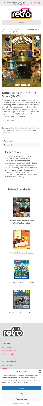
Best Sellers (15, 128)
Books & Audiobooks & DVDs (18, 30)
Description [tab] (8, 141)
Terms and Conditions (10, 351)
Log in (4, 120)
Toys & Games (7, 366)
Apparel (5, 369)
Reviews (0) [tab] (8, 145)
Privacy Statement (25, 403)
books (13, 130)
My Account (34, 3)
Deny (21, 394)
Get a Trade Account (21, 4)
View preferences (21, 399)
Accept (21, 388)
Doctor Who (6, 133)
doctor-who (26, 130)
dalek (18, 130)
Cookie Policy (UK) (9, 354)
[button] (40, 371)
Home (4, 30)
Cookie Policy (15, 403)
